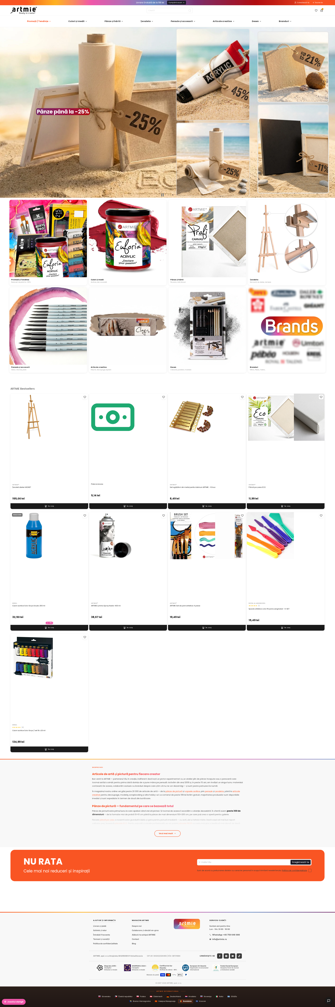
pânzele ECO (121, 823)
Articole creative (222, 21)
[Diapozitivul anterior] (3, 112)
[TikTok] (239, 956)
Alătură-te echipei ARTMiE (143, 935)
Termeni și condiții (101, 939)
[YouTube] (232, 956)
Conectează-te (303, 2)
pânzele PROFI (185, 823)
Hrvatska (190, 996)
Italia (219, 996)
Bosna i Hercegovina (140, 1001)
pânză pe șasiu (107, 819)
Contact (135, 939)
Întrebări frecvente (101, 935)
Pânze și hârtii (113, 21)
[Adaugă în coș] (49, 506)
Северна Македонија (165, 1001)
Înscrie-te (319, 2)
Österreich (156, 996)
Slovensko (104, 996)
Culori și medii (76, 21)
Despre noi (137, 926)
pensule (209, 791)
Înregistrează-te (300, 862)
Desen (255, 21)
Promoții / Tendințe (37, 21)
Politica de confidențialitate (294, 870)
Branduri (284, 21)
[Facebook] (219, 956)
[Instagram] (226, 956)
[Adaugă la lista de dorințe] (84, 397)
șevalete (219, 791)
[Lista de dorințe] (316, 10)
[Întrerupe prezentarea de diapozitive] (162, 195)
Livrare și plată (99, 926)
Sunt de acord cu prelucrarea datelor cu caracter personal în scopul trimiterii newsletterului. (252, 870)
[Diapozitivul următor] (332, 112)
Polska (141, 996)
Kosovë (201, 1001)
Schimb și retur (100, 930)
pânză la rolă (145, 826)
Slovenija (205, 996)
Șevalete (146, 21)
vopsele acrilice (192, 791)
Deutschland (174, 996)
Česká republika (123, 996)
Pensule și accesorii (182, 21)
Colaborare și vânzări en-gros (145, 930)
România (186, 1001)
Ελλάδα (232, 996)
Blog (134, 943)
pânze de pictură (174, 791)
